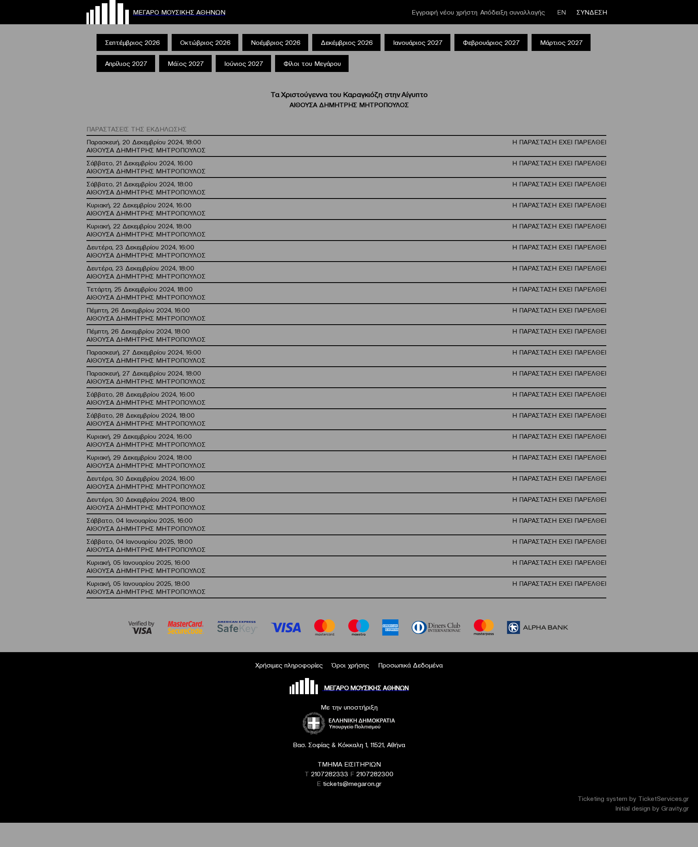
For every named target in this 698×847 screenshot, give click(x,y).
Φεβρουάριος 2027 (491, 42)
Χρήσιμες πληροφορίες (289, 665)
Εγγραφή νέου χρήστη (444, 12)
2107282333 (329, 774)
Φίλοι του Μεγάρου (312, 63)
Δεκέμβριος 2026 (347, 42)
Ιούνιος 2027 (243, 63)
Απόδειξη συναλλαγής (512, 12)
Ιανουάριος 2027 (418, 42)
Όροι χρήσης (350, 665)
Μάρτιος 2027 (561, 42)
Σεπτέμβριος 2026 (132, 42)
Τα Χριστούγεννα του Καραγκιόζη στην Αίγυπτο (349, 94)
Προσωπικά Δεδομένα (410, 665)
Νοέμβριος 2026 (276, 42)
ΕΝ (561, 12)
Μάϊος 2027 (186, 63)
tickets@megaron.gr (352, 783)
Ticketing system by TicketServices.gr (633, 798)
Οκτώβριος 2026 (205, 42)
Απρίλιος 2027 (126, 63)
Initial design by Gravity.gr (652, 808)
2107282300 (374, 774)
